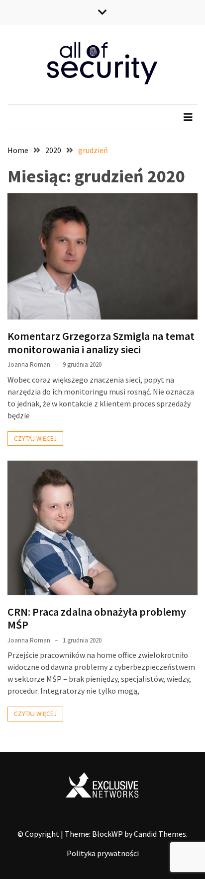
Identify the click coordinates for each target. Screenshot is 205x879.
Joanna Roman (28, 364)
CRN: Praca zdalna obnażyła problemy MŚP (96, 618)
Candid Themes (160, 834)
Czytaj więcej (35, 438)
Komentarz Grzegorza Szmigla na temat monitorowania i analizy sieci (101, 342)
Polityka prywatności (103, 853)
